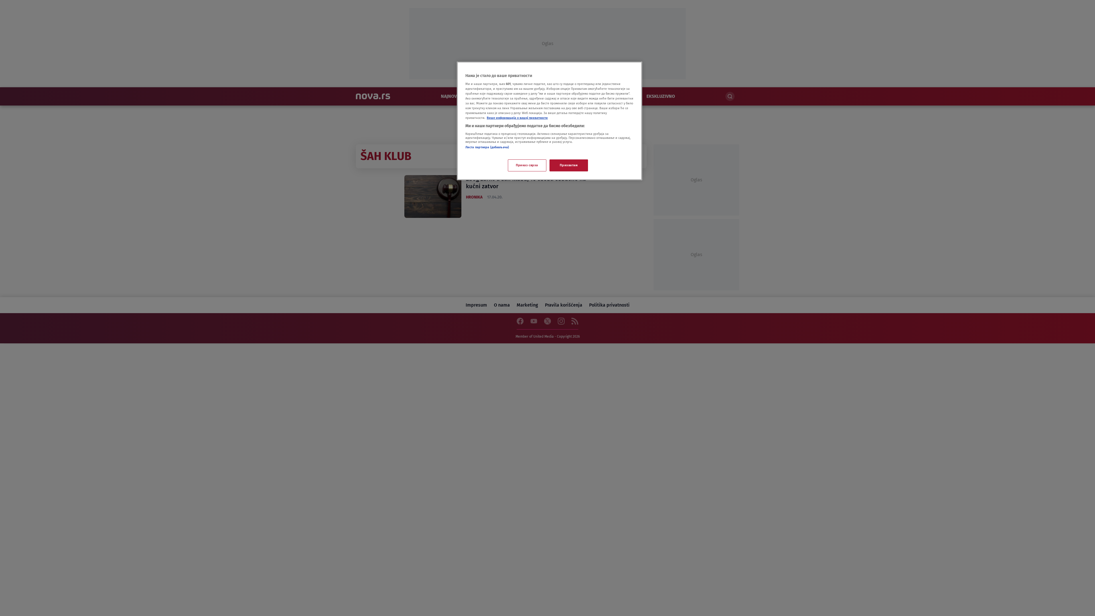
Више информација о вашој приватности (517, 118)
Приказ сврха (527, 165)
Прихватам (568, 165)
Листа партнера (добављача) (487, 147)
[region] (549, 121)
